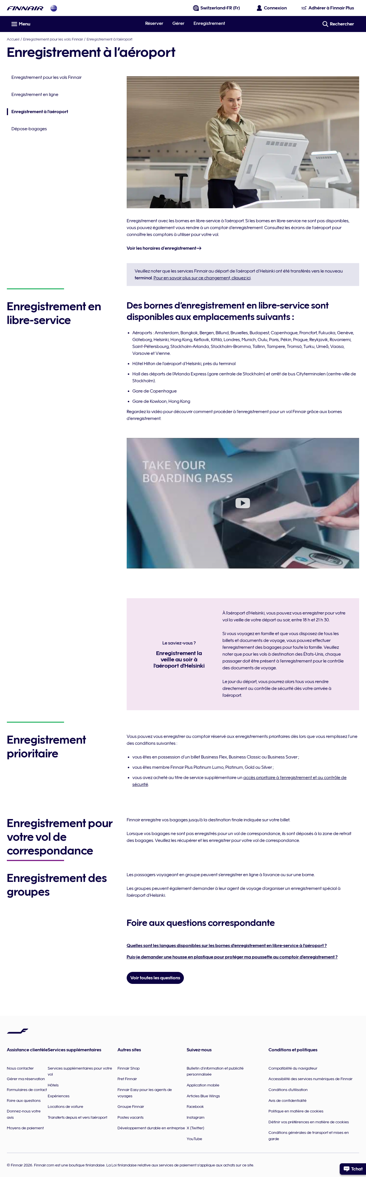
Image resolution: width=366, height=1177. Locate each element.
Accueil (13, 39)
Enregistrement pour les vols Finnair (53, 39)
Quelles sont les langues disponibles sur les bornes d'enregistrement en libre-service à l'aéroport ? (227, 945)
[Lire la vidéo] (243, 503)
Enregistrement (209, 23)
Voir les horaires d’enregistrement (161, 248)
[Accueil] (25, 8)
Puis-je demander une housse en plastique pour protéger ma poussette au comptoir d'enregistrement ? (232, 957)
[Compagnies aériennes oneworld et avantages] (53, 8)
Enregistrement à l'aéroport (37, 112)
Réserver (154, 23)
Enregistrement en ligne (34, 94)
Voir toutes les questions (155, 977)
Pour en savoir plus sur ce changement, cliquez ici (202, 278)
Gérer (178, 23)
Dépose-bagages (29, 128)
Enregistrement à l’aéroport (109, 39)
